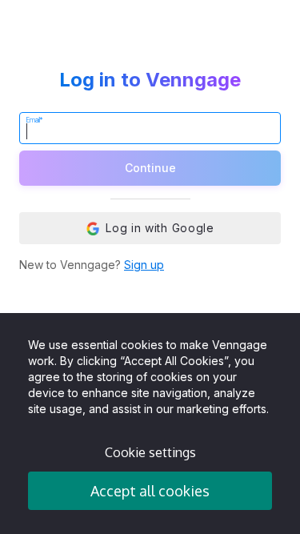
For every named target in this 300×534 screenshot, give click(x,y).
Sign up (144, 264)
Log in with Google (160, 228)
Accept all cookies (150, 491)
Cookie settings (150, 452)
